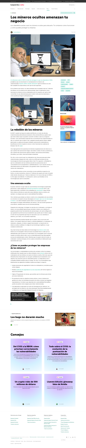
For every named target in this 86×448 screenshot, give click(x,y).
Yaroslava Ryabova (16, 32)
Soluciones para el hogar (16, 415)
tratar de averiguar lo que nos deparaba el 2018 (39, 80)
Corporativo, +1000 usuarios (69, 1)
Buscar (74, 13)
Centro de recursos (41, 8)
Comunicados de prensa (37, 441)
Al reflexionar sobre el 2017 (18, 80)
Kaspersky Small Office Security (33, 418)
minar (62, 90)
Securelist (12, 443)
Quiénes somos (17, 441)
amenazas (14, 12)
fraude (71, 84)
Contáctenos (13, 441)
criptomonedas (64, 84)
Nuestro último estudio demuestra (28, 83)
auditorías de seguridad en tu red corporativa (28, 269)
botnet (67, 82)
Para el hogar (28, 1)
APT (69, 80)
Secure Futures (54, 8)
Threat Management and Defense (67, 422)
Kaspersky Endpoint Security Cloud (34, 420)
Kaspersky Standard (14, 418)
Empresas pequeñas (31, 415)
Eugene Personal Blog (18, 443)
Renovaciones (20, 8)
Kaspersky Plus (13, 420)
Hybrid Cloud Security (65, 426)
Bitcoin (62, 82)
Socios (22, 441)
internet (63, 86)
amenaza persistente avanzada (35, 188)
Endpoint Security (64, 424)
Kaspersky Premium (14, 422)
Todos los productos (31, 422)
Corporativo (63, 415)
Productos (13, 8)
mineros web (42, 230)
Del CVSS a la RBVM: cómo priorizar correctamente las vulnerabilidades (26, 349)
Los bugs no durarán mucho (27, 317)
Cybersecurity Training (65, 428)
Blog (47, 8)
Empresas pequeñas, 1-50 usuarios (40, 1)
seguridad (68, 90)
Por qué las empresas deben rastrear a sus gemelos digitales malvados (67, 127)
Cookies (21, 438)
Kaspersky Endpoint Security (67, 88)
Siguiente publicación (16, 313)
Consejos (27, 341)
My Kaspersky (71, 4)
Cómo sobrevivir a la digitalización (67, 142)
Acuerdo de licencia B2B (15, 438)
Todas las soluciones (15, 424)
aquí (21, 145)
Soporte (33, 8)
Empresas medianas (48, 415)
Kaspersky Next (47, 418)
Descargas (27, 8)
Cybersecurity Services (65, 420)
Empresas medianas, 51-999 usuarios (55, 1)
